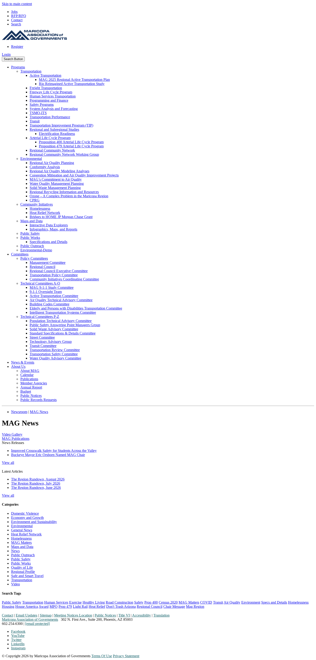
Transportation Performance (50, 117)
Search (16, 24)
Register (17, 47)
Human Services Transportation (53, 96)
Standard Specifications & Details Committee (63, 333)
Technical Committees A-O (40, 283)
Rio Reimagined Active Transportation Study (72, 84)
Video (15, 584)
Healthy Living (94, 602)
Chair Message (174, 606)
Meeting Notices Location (73, 615)
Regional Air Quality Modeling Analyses (59, 171)
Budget (25, 391)
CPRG (35, 200)
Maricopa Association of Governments (30, 619)
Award (44, 606)
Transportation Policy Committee (54, 275)
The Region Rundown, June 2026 (36, 488)
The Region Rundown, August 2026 (38, 479)
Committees (19, 254)
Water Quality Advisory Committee (55, 358)
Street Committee (42, 337)
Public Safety (30, 233)
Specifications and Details (48, 242)
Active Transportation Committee (54, 296)
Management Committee (47, 263)
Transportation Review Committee (55, 350)
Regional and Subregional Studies (54, 129)
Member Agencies (33, 383)
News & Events (22, 362)
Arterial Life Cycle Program (50, 138)
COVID (206, 602)
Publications (29, 379)
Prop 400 (151, 602)
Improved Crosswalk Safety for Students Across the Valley (54, 451)
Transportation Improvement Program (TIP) (61, 125)
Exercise (75, 602)
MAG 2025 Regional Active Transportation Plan (74, 80)
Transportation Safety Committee (54, 354)
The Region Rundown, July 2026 (35, 483)
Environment (250, 602)
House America (26, 606)
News (15, 551)
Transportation (30, 71)
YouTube (18, 636)
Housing (8, 606)
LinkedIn (18, 644)
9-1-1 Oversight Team (46, 292)
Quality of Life (22, 567)
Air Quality (232, 602)
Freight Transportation (46, 88)
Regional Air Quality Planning (52, 163)
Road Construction (119, 602)
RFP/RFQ (18, 16)
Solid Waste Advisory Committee (54, 329)
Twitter (16, 640)
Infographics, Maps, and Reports (53, 229)
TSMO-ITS (38, 113)
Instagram (18, 648)
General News (21, 530)
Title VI (124, 615)
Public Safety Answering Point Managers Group (65, 325)
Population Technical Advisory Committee (61, 321)
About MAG (29, 371)
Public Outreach (32, 246)
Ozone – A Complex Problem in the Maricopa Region (69, 196)
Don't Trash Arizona (121, 606)
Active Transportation (45, 75)
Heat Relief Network (45, 213)
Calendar (27, 375)
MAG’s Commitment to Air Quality (56, 179)
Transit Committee (43, 346)
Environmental (31, 159)
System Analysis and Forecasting (54, 109)
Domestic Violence (25, 513)
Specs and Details (274, 602)
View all (8, 463)
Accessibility (141, 615)
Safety (138, 602)
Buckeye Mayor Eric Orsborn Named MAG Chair (48, 455)
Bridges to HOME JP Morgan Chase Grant (61, 217)
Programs (18, 67)
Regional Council (42, 267)
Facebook (18, 631)
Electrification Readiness (57, 134)
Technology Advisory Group (51, 342)
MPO (54, 606)
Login (6, 54)
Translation (161, 615)
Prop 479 (65, 606)
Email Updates (26, 615)
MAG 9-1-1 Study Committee (52, 287)
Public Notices (31, 396)
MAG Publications (15, 439)
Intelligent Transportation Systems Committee (63, 312)
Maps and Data (31, 221)
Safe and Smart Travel (27, 576)
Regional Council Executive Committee (59, 271)
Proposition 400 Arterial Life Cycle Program (71, 142)
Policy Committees (34, 258)
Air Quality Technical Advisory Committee (61, 300)
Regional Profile (23, 572)
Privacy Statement (126, 656)
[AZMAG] (34, 39)
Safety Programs (42, 104)
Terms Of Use (101, 656)
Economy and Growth (27, 518)
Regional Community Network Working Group (64, 154)
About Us (18, 366)
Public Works (30, 238)
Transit (35, 121)
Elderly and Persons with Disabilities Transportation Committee (76, 308)
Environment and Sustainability (34, 522)
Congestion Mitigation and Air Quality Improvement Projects (74, 175)
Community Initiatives (36, 204)
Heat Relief (97, 606)
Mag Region (195, 606)
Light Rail (80, 606)
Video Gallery (12, 434)
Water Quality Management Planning (57, 184)
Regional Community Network (52, 150)
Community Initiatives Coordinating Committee (64, 279)
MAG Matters (21, 542)
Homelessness (40, 208)
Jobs (14, 12)
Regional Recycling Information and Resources (64, 192)
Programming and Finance (49, 100)
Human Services (56, 602)
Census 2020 (168, 602)
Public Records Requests (38, 400)
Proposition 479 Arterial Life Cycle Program (71, 146)
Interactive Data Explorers (49, 225)
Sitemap (46, 615)
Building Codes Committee (49, 304)
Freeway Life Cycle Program (51, 92)
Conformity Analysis (45, 167)
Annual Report (31, 387)
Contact (16, 20)
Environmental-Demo (36, 250)
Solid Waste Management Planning (55, 188)
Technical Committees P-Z (39, 317)
